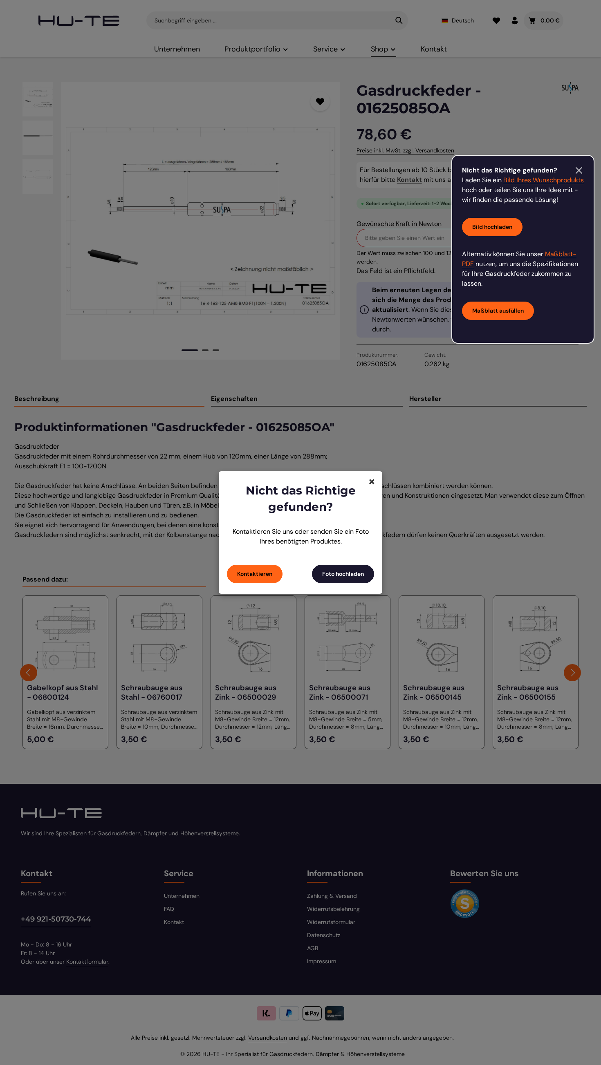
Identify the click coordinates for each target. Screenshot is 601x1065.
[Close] (579, 170)
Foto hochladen (343, 573)
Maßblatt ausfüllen (498, 310)
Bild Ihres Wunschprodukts (543, 180)
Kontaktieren (254, 573)
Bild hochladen (492, 226)
